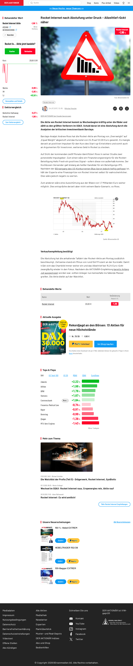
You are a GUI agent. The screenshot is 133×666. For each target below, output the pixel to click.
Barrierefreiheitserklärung (16, 629)
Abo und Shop (43, 642)
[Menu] (129, 3)
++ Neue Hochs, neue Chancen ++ (66, 8)
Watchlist (10, 35)
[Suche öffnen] (31, 3)
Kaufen (12, 51)
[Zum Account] (96, 3)
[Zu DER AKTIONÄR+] (106, 3)
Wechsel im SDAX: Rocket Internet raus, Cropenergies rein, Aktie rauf (77, 488)
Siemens (44, 395)
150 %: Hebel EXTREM (66, 527)
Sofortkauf (85, 344)
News (65, 400)
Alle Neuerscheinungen (122, 522)
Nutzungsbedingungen (14, 619)
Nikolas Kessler (71, 108)
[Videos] (116, 3)
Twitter (79, 639)
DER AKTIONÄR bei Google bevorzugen (56, 116)
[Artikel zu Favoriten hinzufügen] (127, 109)
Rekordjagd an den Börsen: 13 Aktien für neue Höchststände (96, 327)
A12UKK (6, 27)
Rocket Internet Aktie (12, 23)
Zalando (44, 382)
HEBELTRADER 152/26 (66, 547)
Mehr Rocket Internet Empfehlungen (114, 504)
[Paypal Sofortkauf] (73, 540)
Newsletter (41, 619)
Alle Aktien (41, 610)
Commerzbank (46, 400)
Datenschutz (9, 624)
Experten (40, 624)
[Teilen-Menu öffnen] (115, 109)
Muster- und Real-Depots (49, 633)
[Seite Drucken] (121, 109)
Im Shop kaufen (106, 344)
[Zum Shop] (88, 3)
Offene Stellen (10, 643)
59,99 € (60, 581)
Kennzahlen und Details (13, 101)
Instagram (81, 628)
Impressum (8, 615)
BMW (42, 391)
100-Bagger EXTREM (65, 568)
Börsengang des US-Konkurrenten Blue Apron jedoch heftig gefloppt (90, 168)
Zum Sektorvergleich (13, 122)
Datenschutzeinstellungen (16, 633)
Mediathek (41, 615)
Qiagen (43, 419)
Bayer (43, 409)
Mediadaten (9, 610)
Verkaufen (28, 51)
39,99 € (60, 540)
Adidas (43, 386)
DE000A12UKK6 (9, 29)
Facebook (80, 633)
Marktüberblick (43, 629)
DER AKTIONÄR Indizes (47, 638)
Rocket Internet (48, 102)
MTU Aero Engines (48, 423)
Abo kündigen (10, 647)
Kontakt (80, 618)
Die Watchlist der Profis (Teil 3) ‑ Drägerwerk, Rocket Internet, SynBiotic (78, 479)
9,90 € (60, 561)
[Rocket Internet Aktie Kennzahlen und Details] (20, 73)
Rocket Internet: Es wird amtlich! (58, 497)
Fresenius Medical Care (50, 405)
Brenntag (44, 414)
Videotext (8, 638)
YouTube (80, 623)
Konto (71, 353)
